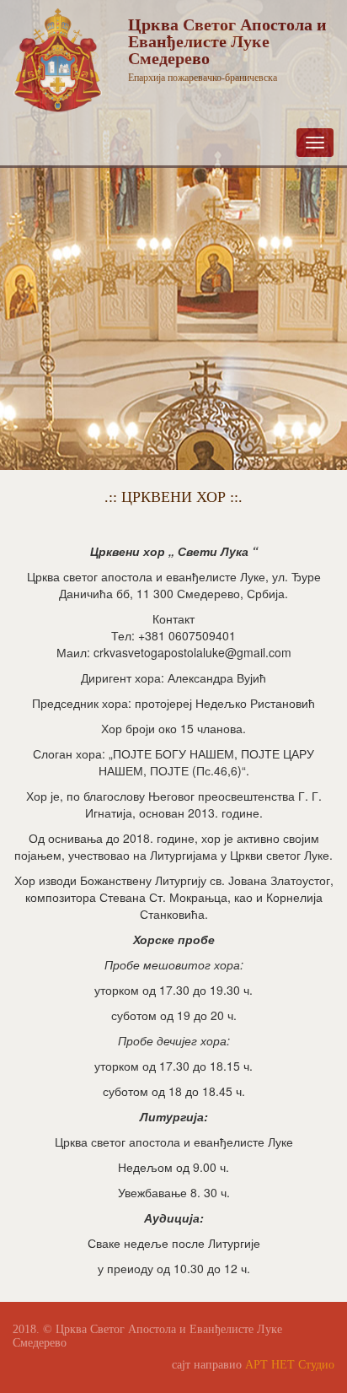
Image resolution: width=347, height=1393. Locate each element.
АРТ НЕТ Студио (289, 1364)
